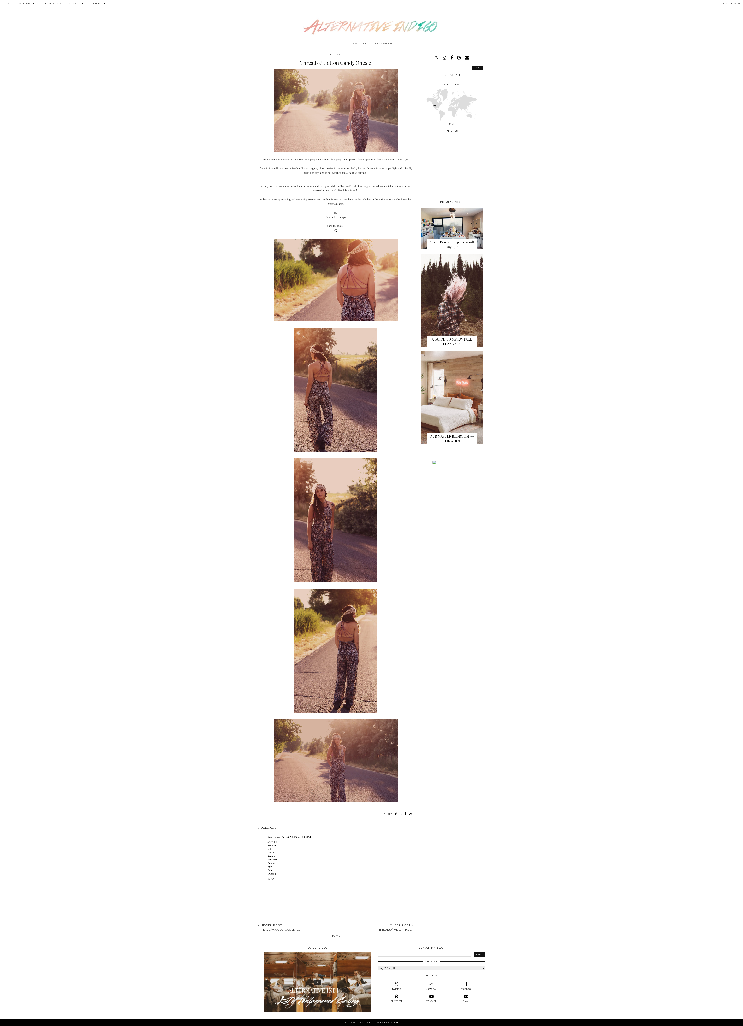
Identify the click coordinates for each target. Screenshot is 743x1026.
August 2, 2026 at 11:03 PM (296, 837)
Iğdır (269, 849)
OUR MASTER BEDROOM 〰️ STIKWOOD (452, 438)
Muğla (270, 852)
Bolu (270, 870)
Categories (50, 3)
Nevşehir (272, 859)
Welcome (25, 3)
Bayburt (271, 845)
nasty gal (403, 159)
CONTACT (97, 3)
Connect (75, 3)
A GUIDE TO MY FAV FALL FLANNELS (452, 341)
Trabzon (271, 873)
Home (7, 3)
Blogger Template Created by (371, 1022)
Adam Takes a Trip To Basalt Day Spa (452, 244)
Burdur (271, 863)
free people (311, 159)
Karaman (272, 856)
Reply (271, 879)
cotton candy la (284, 159)
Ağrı (269, 866)
